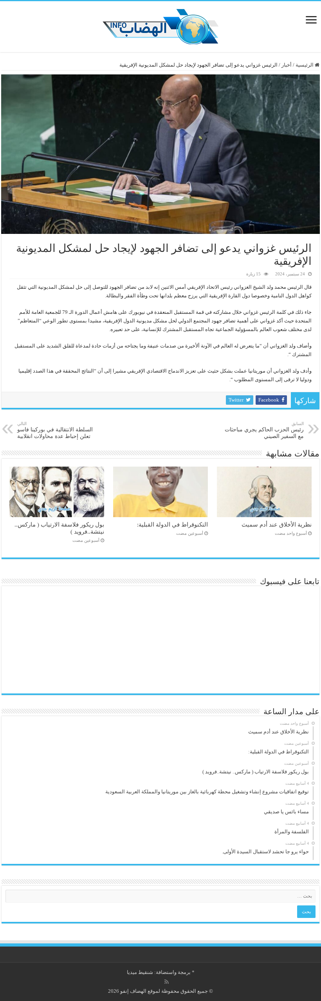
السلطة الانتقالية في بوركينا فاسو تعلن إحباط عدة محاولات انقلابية (55, 430)
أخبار (286, 65)
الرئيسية (305, 65)
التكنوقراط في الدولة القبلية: (172, 524)
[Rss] (167, 982)
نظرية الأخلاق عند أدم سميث (277, 524)
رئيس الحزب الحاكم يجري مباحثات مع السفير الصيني (264, 430)
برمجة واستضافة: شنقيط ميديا (159, 972)
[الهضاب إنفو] (160, 25)
